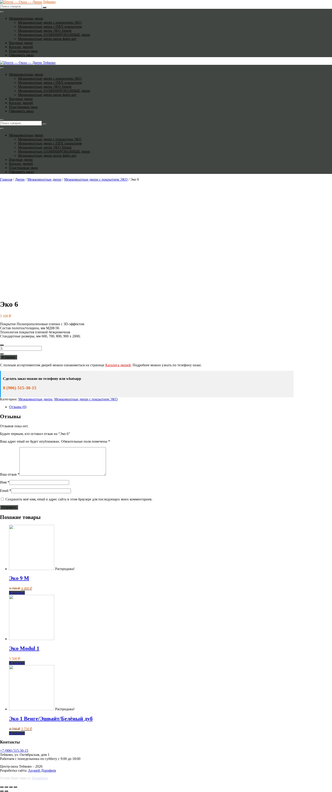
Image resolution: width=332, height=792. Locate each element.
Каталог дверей (21, 47)
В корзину (8, 357)
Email (5, 491)
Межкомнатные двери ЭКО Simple (45, 31)
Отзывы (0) (17, 407)
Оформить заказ (21, 55)
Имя (4, 482)
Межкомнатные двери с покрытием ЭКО (50, 22)
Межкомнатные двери (26, 18)
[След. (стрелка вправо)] (6, 791)
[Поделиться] (6, 787)
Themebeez (39, 778)
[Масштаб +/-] (15, 787)
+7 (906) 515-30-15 (14, 750)
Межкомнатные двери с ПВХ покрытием (50, 26)
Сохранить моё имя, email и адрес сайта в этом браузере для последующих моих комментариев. (78, 499)
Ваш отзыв (9, 474)
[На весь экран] (11, 787)
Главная (6, 179)
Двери (20, 179)
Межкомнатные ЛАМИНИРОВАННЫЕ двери (54, 35)
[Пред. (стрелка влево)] (2, 791)
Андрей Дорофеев (42, 770)
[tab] (151, 407)
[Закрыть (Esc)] (2, 787)
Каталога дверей (118, 365)
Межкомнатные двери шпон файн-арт (47, 39)
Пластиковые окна (23, 51)
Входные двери (21, 43)
